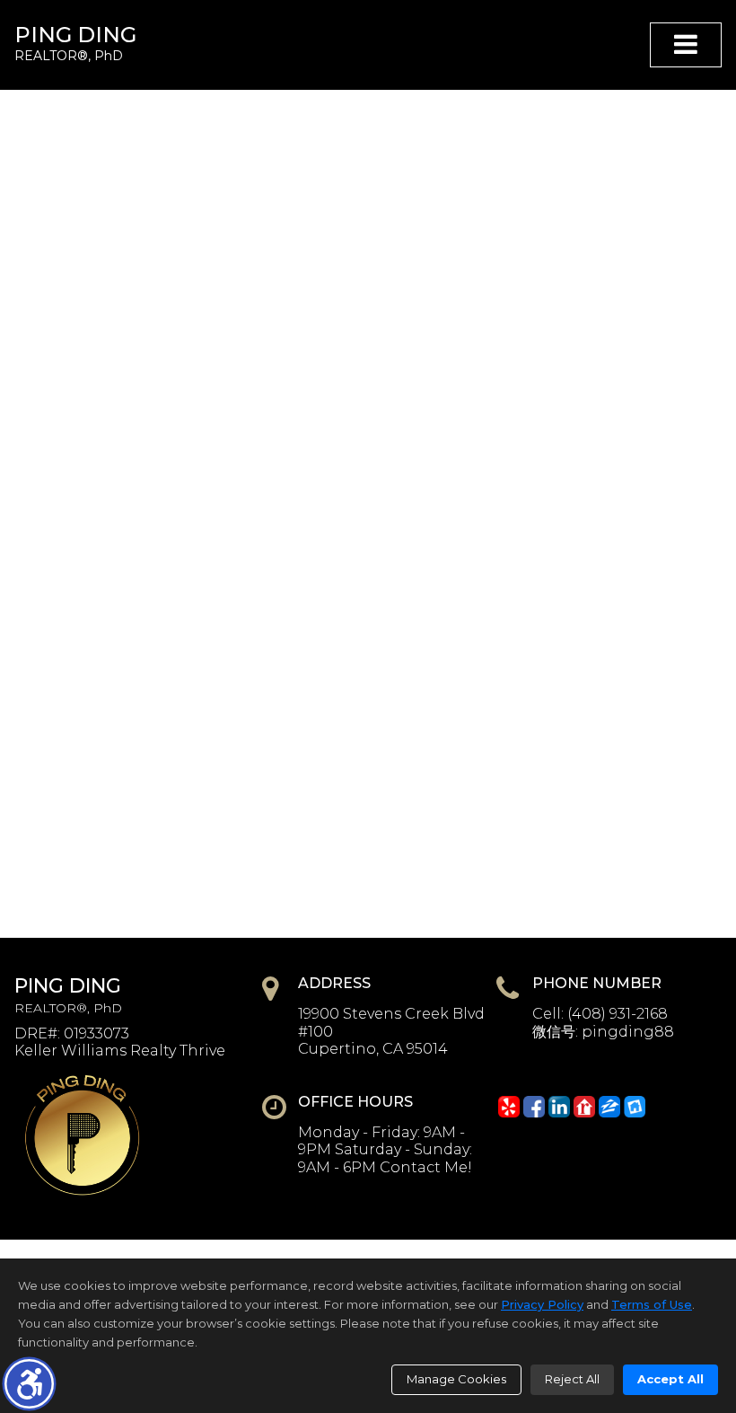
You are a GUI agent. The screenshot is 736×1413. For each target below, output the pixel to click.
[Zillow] (609, 1106)
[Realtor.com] (584, 1106)
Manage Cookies (456, 1379)
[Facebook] (534, 1106)
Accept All (670, 1379)
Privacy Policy (542, 1304)
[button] (29, 1384)
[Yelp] (509, 1106)
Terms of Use (651, 1304)
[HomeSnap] (634, 1106)
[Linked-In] (559, 1106)
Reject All (572, 1379)
